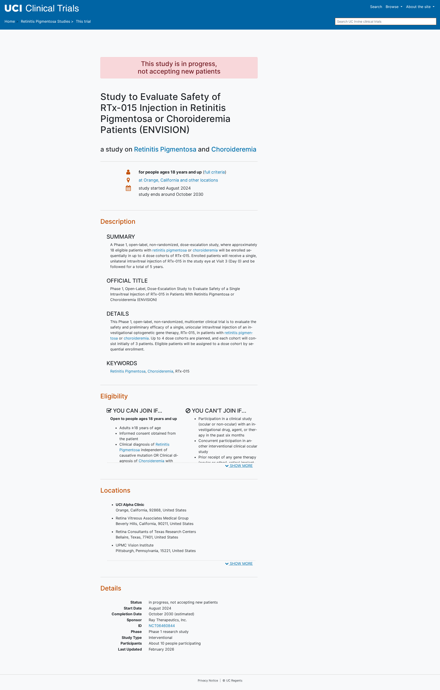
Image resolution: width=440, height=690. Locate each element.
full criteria (214, 172)
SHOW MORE (241, 465)
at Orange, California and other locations (178, 180)
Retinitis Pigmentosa (165, 149)
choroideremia (205, 250)
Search (376, 6)
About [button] (418, 6)
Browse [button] (393, 6)
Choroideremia (233, 149)
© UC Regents (232, 680)
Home (10, 21)
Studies (45, 21)
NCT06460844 (162, 625)
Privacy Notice (208, 680)
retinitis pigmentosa (169, 250)
